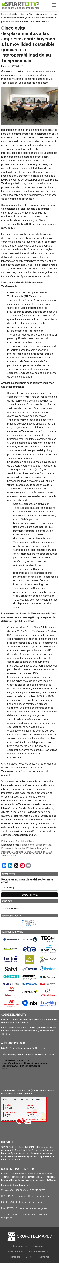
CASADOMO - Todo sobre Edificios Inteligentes (23, 1190)
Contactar (44, 1257)
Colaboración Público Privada (35, 844)
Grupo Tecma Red (35, 1174)
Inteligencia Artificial (12, 852)
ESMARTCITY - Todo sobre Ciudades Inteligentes (24, 1208)
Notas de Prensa (15, 1251)
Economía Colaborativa (13, 848)
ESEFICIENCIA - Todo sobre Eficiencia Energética (24, 1202)
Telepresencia (8, 855)
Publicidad (38, 1246)
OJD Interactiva (39, 1048)
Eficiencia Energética (37, 848)
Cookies (30, 1257)
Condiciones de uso (38, 1251)
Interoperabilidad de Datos (38, 852)
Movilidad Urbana (17, 14)
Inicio (3, 14)
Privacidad (15, 1257)
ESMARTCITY (20, 5)
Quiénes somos (19, 1246)
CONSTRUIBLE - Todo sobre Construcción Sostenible (26, 1196)
